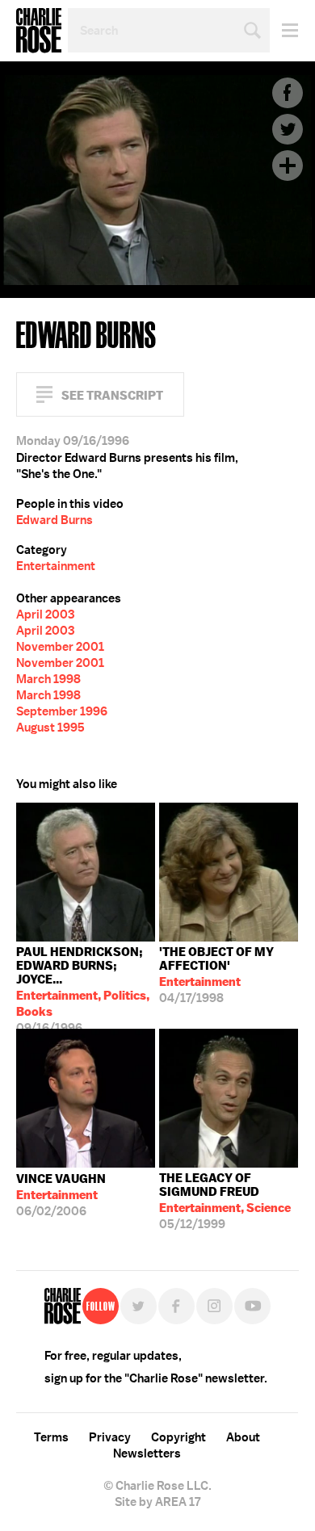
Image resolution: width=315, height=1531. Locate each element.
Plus (287, 165)
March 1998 (48, 679)
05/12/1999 (225, 1201)
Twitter (287, 129)
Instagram (214, 1306)
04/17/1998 (216, 975)
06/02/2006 (61, 1195)
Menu (284, 30)
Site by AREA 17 (157, 1502)
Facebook (287, 93)
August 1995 (50, 727)
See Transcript (112, 395)
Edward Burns (54, 520)
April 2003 (45, 614)
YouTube (252, 1306)
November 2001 (60, 647)
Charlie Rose (38, 30)
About (243, 1437)
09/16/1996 (82, 986)
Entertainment (55, 566)
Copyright (178, 1437)
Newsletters (147, 1453)
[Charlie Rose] (62, 1306)
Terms (51, 1437)
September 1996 (61, 711)
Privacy (110, 1437)
